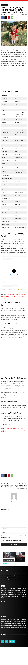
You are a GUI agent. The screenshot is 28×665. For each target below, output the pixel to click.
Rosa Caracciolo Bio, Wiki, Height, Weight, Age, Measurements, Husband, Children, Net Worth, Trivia (14, 429)
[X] (5, 17)
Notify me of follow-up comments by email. (12, 540)
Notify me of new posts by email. (10, 541)
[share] (13, 553)
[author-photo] (14, 499)
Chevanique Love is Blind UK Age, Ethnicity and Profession (13, 575)
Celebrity (6, 2)
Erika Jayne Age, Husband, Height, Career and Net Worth (13, 577)
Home (2, 2)
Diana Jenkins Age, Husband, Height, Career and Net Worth (13, 579)
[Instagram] (6, 641)
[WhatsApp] (12, 17)
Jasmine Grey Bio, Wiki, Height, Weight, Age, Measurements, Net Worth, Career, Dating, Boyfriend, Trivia (13, 296)
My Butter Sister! (8, 553)
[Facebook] (2, 17)
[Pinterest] (9, 17)
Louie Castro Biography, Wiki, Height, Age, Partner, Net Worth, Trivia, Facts (7, 485)
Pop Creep (4, 14)
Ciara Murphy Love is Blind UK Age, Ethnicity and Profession (14, 573)
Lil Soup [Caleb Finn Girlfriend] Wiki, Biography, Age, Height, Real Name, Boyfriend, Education (21, 486)
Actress (11, 2)
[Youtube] (13, 641)
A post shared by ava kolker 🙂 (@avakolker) (14, 289)
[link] (5, 553)
